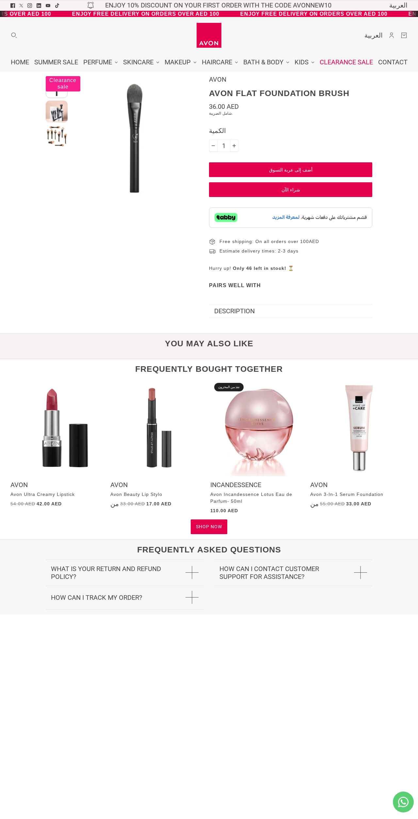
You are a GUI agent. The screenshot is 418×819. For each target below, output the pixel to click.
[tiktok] (57, 5)
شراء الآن (290, 189)
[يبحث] (14, 35)
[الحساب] (391, 35)
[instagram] (29, 5)
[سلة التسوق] (404, 35)
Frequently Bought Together (209, 368)
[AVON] (209, 35)
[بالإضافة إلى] (234, 145)
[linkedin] (38, 5)
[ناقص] (213, 145)
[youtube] (48, 5)
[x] (21, 5)
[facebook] (12, 5)
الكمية (217, 130)
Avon (217, 79)
